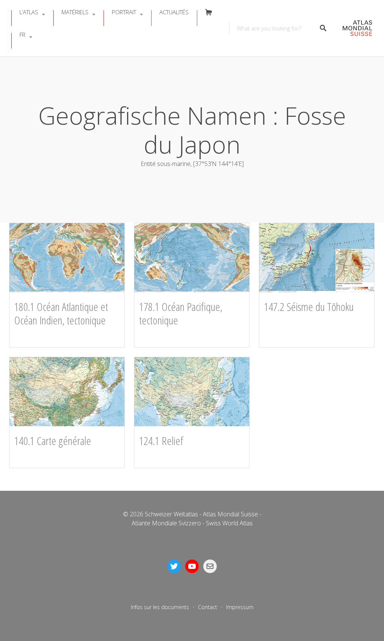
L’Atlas (29, 12)
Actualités (174, 12)
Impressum (240, 607)
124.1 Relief (161, 440)
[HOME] (353, 28)
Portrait (124, 12)
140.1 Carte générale (52, 440)
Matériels (75, 12)
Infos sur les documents (160, 607)
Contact (207, 607)
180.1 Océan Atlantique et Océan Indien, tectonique (61, 313)
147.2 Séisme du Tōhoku (309, 306)
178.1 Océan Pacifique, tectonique (180, 313)
